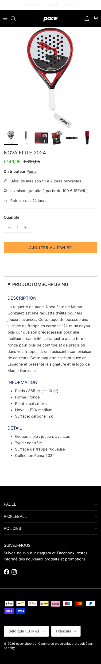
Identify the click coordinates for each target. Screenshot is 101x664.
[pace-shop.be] (50, 18)
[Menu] (5, 18)
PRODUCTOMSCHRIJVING (40, 284)
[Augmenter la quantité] (27, 227)
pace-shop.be (26, 643)
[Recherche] (15, 18)
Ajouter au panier (50, 247)
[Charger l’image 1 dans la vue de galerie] (50, 78)
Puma (31, 171)
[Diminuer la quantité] (8, 227)
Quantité (11, 217)
